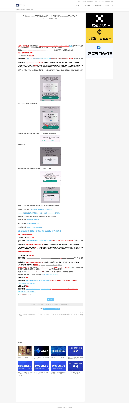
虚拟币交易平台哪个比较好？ (58, 357)
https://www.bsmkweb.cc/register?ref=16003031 (39, 58)
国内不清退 (17, 5)
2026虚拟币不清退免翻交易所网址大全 (104, 1)
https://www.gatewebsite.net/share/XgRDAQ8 (51, 65)
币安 (27, 46)
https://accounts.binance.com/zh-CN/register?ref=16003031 (54, 46)
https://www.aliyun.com (33, 219)
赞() (51, 299)
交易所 (107, 5)
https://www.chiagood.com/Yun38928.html (41, 209)
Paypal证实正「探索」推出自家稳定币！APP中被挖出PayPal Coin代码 (25, 374)
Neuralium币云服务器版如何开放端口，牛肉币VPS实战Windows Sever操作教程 (38, 213)
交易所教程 (97, 5)
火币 (44, 274)
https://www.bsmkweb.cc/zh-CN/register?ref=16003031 (64, 280)
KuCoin (24, 50)
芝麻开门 (36, 65)
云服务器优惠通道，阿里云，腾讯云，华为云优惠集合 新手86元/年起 (39, 231)
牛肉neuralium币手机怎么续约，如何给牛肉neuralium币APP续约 (50, 16)
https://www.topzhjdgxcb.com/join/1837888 (62, 58)
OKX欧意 (31, 55)
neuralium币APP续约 (56, 308)
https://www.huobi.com (52, 274)
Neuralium (49, 308)
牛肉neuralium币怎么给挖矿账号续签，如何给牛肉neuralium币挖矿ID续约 (67, 315)
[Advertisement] (50, 33)
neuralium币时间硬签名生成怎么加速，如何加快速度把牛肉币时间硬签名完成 (33, 315)
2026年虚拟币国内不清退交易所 (85, 1)
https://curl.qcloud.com (33, 223)
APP (44, 308)
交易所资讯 (87, 5)
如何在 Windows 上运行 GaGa (24, 357)
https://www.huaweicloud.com (34, 227)
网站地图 (70, 407)
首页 (78, 5)
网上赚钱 (28, 9)
